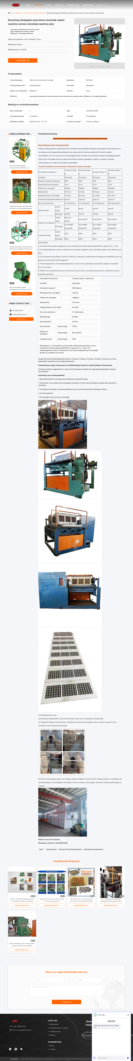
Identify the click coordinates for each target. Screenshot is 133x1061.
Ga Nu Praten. (21, 60)
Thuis (28, 5)
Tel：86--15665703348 (18, 1026)
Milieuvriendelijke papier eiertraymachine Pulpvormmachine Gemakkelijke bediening (22, 945)
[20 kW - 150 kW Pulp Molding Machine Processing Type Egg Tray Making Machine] (22, 882)
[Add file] (94, 1058)
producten (19, 13)
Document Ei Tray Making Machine (34, 13)
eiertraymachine (51, 849)
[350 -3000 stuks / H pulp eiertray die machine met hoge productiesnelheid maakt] (81, 882)
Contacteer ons (73, 5)
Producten (38, 5)
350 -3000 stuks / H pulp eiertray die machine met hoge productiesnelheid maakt (81, 900)
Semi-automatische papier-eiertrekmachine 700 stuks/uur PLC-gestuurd (21, 289)
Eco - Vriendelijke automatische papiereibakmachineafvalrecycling (110, 900)
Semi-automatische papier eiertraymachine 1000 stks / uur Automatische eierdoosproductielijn (20, 168)
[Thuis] (16, 5)
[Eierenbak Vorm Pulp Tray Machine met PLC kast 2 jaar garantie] (52, 882)
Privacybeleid (14, 1059)
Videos (49, 5)
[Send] (128, 1058)
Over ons (59, 5)
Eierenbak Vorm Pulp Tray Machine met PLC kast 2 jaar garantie (52, 900)
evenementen (88, 5)
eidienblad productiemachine (93, 849)
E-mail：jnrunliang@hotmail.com (21, 1030)
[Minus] (128, 1015)
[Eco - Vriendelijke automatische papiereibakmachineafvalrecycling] (111, 882)
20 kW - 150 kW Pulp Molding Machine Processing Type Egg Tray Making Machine (22, 900)
